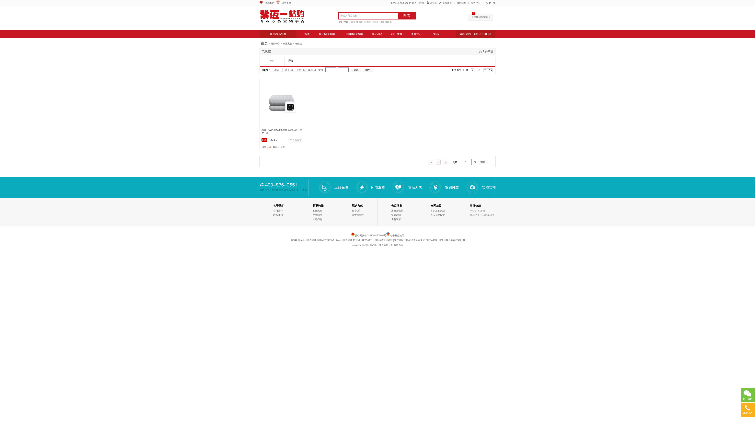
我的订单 (461, 3)
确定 (482, 161)
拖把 (368, 22)
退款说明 (396, 215)
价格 (298, 70)
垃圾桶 (354, 22)
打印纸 (388, 22)
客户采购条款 (438, 210)
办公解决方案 (327, 34)
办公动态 (377, 34)
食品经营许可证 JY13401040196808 (354, 240)
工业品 (435, 34)
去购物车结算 (481, 17)
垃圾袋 (362, 22)
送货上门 (356, 210)
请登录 (433, 3)
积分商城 (396, 34)
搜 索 (406, 15)
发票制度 (317, 215)
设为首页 (286, 3)
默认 (276, 70)
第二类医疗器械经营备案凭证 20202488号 (415, 240)
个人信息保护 (438, 215)
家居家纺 (287, 43)
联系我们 (278, 215)
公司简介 (278, 210)
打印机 (380, 22)
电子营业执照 (397, 235)
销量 (287, 70)
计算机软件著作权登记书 (452, 240)
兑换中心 (416, 34)
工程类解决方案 (353, 34)
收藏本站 (269, 3)
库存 (310, 70)
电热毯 (298, 43)
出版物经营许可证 (383, 240)
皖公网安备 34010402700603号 (370, 235)
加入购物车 (296, 140)
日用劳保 (275, 43)
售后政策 (396, 219)
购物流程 (317, 210)
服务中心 (475, 3)
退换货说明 (397, 210)
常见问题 (317, 219)
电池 (374, 22)
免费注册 (447, 3)
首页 (307, 34)
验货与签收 (358, 215)
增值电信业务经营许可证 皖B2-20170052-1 (312, 240)
